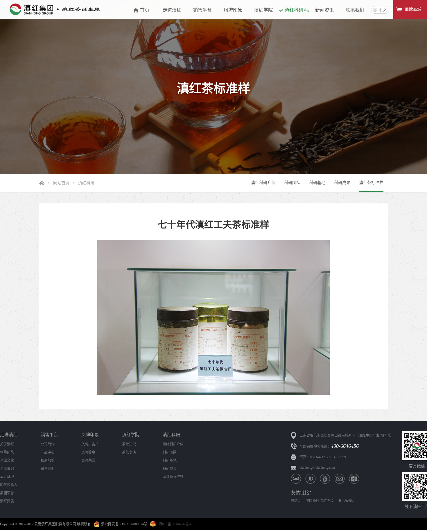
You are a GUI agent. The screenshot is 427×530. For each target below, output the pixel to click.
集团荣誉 (7, 493)
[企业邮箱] (339, 479)
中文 (383, 10)
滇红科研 (86, 183)
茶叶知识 (129, 444)
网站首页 (61, 183)
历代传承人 (8, 485)
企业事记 (7, 469)
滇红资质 (7, 501)
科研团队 (292, 182)
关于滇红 (7, 444)
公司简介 (48, 444)
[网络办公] (354, 479)
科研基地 (317, 182)
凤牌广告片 (90, 444)
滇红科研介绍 (263, 182)
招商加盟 (48, 461)
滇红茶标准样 (371, 182)
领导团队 (7, 452)
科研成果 (342, 182)
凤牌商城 (413, 9)
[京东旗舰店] (310, 479)
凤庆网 (296, 501)
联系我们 (48, 469)
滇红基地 (7, 477)
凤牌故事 (88, 452)
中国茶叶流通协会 (319, 501)
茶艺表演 (129, 452)
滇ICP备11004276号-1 (175, 524)
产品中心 (48, 452)
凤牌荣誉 (88, 461)
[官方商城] (325, 479)
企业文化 (7, 461)
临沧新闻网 (346, 501)
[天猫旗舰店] (296, 479)
